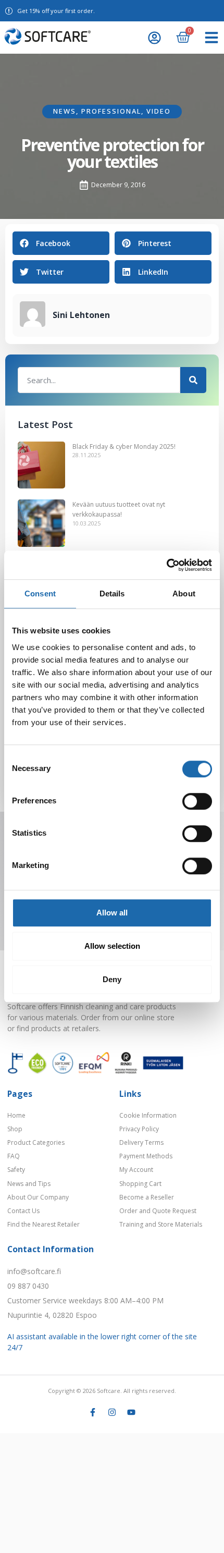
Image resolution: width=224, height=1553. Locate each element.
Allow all (112, 912)
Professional (111, 111)
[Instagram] (112, 1412)
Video (158, 111)
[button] (211, 37)
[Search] (193, 380)
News (64, 111)
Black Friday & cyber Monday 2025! (124, 446)
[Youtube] (131, 1412)
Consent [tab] (40, 593)
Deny (112, 979)
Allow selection (112, 945)
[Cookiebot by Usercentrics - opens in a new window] (166, 565)
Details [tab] (112, 593)
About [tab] (183, 593)
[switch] (197, 801)
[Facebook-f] (92, 1412)
